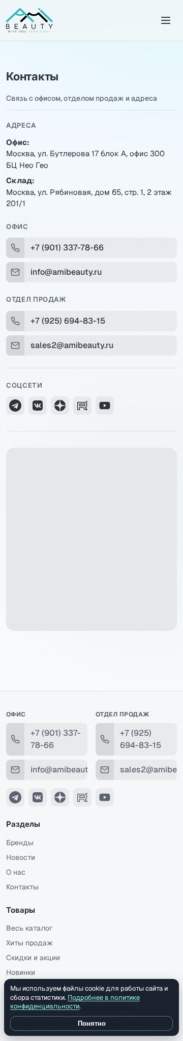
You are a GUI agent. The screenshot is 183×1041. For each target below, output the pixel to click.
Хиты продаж (29, 942)
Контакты (22, 886)
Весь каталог (29, 928)
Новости (20, 857)
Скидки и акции (33, 957)
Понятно (92, 1023)
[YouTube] (105, 405)
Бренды (20, 842)
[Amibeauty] (29, 20)
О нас (15, 872)
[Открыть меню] (166, 20)
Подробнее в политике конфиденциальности (75, 1002)
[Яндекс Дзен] (60, 405)
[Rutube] (82, 405)
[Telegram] (15, 405)
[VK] (37, 405)
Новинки (20, 972)
